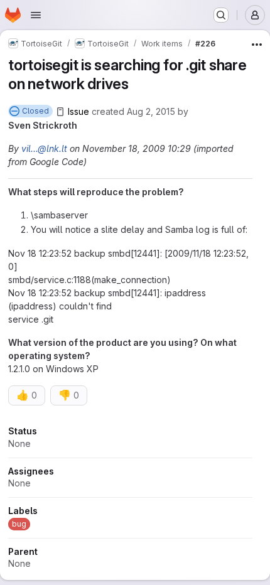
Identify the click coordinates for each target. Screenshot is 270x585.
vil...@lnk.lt (44, 148)
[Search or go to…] (221, 15)
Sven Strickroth (42, 125)
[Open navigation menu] (36, 15)
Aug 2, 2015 (151, 111)
